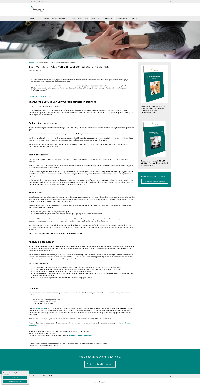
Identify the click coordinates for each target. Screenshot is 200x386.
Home (32, 18)
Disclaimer (36, 376)
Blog (86, 18)
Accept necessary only (15, 381)
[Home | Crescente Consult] (39, 9)
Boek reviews (95, 18)
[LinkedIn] (169, 1)
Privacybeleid (47, 376)
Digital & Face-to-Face (60, 18)
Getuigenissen (108, 18)
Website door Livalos (100, 382)
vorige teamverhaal (39, 308)
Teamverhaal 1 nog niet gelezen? (40, 96)
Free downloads (76, 18)
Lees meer (6, 374)
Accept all (15, 377)
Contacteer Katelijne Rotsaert (155, 181)
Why (39, 18)
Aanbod (46, 18)
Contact (134, 18)
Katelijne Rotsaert (122, 18)
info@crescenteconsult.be (39, 1)
